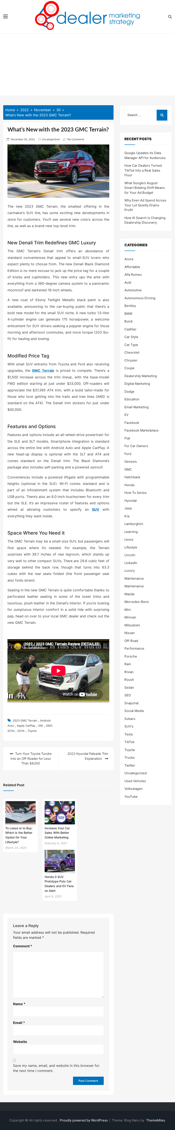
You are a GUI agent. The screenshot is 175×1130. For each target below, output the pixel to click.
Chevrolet (131, 352)
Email (19, 1023)
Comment (22, 946)
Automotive (133, 290)
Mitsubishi (132, 625)
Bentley (130, 306)
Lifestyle (130, 547)
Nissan (129, 633)
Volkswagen (133, 789)
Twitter (129, 765)
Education (131, 399)
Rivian (129, 672)
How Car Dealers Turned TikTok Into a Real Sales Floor (143, 170)
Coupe (129, 368)
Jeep (128, 508)
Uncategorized (51, 139)
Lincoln (129, 555)
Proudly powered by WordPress (84, 1120)
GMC (128, 469)
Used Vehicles (135, 781)
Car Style (131, 337)
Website (20, 1042)
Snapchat (131, 703)
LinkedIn (130, 563)
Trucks (129, 757)
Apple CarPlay (26, 725)
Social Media (134, 711)
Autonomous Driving (139, 298)
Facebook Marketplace (141, 430)
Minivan (130, 617)
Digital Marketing (137, 384)
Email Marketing (136, 407)
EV (126, 415)
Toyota (32, 730)
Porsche (130, 656)
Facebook (131, 423)
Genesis (130, 461)
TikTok (129, 742)
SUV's (128, 726)
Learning (131, 532)
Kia (126, 516)
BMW (128, 314)
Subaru (129, 719)
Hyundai (130, 501)
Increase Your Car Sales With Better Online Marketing (57, 832)
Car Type (131, 345)
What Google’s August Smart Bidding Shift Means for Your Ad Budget (144, 188)
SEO (127, 695)
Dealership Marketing (140, 376)
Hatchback (132, 477)
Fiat (127, 438)
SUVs (21, 730)
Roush (129, 680)
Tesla (128, 734)
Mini (127, 610)
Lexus (128, 539)
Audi (127, 282)
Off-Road (131, 641)
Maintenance (134, 578)
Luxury (129, 571)
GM (40, 725)
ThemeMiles (155, 1120)
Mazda (129, 594)
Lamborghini (133, 524)
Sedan (129, 687)
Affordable (132, 267)
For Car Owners (136, 446)
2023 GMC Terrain (25, 720)
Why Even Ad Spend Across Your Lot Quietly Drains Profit (145, 205)
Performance (134, 648)
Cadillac (130, 329)
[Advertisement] (87, 66)
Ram (127, 664)
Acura (128, 259)
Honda (129, 485)
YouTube (131, 797)
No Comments (75, 139)
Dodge (129, 391)
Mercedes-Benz (136, 602)
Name (19, 1004)
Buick (128, 321)
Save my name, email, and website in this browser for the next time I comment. (56, 1068)
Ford (127, 454)
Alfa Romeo (133, 275)
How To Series (135, 493)
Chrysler (130, 360)
